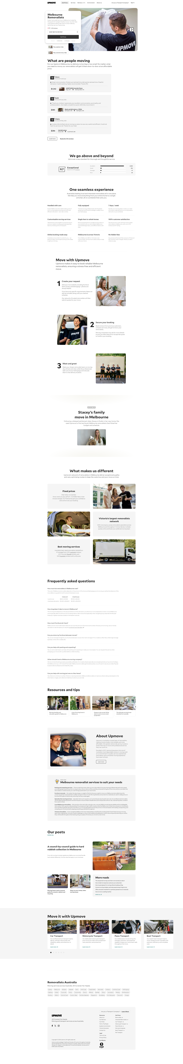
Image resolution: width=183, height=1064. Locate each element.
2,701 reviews (54, 28)
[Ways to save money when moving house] (80, 881)
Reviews (81, 2)
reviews (77, 169)
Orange (127, 995)
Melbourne (57, 989)
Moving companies (120, 1028)
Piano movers (118, 1026)
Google (69, 554)
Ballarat (91, 992)
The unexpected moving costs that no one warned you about (110, 880)
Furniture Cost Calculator (76, 627)
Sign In (132, 2)
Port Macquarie (111, 995)
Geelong (50, 992)
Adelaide (71, 989)
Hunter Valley (73, 995)
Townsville (63, 992)
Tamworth (120, 995)
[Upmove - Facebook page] (52, 1026)
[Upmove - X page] (55, 1026)
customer (73, 552)
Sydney (50, 989)
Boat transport (119, 1030)
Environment (91, 2)
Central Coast (64, 995)
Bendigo (97, 992)
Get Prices (65, 2)
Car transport (118, 1021)
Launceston (110, 992)
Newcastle (100, 989)
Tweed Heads (92, 989)
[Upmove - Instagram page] (59, 1026)
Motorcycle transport (121, 1024)
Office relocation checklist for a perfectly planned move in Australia (111, 889)
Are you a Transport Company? (120, 2)
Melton (57, 995)
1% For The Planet (103, 1024)
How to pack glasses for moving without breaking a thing (109, 885)
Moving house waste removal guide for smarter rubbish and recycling (56, 892)
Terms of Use (102, 1035)
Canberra (108, 989)
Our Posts (101, 1021)
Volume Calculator (104, 1028)
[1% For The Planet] (107, 1045)
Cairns (70, 992)
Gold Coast (83, 989)
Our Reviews (102, 1019)
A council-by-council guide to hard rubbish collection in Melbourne (65, 848)
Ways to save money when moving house (78, 891)
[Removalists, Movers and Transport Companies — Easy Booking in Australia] (52, 3)
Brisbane (64, 989)
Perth (76, 989)
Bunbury (50, 995)
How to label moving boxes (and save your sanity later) (108, 883)
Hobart (56, 992)
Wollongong (126, 989)
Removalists (118, 1017)
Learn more (101, 762)
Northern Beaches (84, 995)
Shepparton (94, 995)
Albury (103, 992)
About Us (101, 1017)
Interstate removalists (121, 1019)
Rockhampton (125, 992)
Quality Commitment (104, 1026)
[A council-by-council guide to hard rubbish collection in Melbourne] (113, 855)
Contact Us (102, 1030)
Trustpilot (62, 556)
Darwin (85, 992)
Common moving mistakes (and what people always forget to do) (111, 887)
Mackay (118, 992)
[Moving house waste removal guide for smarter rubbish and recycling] (57, 881)
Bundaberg (102, 995)
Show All (50, 835)
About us (99, 2)
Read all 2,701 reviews (67, 139)
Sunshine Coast (116, 989)
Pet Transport (118, 1032)
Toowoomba (77, 992)
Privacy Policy (102, 1037)
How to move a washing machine (103, 891)
